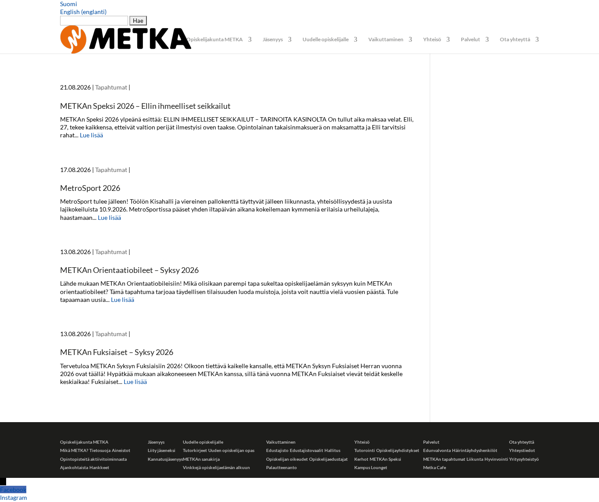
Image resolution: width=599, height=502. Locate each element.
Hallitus (332, 450)
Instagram (13, 497)
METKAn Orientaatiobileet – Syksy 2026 (129, 270)
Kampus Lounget (370, 467)
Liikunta (475, 459)
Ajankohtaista (74, 467)
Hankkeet (99, 467)
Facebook (13, 489)
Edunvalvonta (437, 450)
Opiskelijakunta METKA (214, 39)
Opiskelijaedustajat (328, 459)
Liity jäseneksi (161, 450)
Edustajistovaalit (306, 450)
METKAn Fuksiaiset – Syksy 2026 (116, 352)
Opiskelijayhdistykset (397, 450)
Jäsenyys (273, 39)
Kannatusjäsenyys (165, 459)
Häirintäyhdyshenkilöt (474, 450)
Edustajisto (277, 450)
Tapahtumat (111, 87)
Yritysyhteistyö (524, 459)
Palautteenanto (281, 467)
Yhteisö (432, 39)
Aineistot (121, 450)
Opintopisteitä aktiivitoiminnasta (93, 459)
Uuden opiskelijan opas (231, 450)
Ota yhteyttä (515, 39)
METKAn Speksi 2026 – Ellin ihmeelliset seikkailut (145, 106)
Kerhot (361, 459)
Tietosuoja (100, 450)
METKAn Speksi (385, 459)
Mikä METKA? (74, 450)
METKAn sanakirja (201, 459)
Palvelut (470, 39)
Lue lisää (91, 135)
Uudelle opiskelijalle (326, 39)
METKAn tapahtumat (444, 459)
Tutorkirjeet (195, 450)
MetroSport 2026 (90, 188)
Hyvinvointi (496, 459)
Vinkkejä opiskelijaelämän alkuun (216, 467)
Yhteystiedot (522, 450)
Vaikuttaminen (385, 39)
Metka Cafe (434, 467)
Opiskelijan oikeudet (287, 459)
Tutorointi (364, 450)
